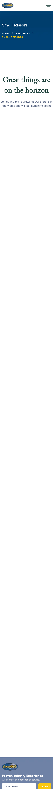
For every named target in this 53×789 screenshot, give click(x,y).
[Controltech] (7, 5)
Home (6, 33)
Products (23, 33)
